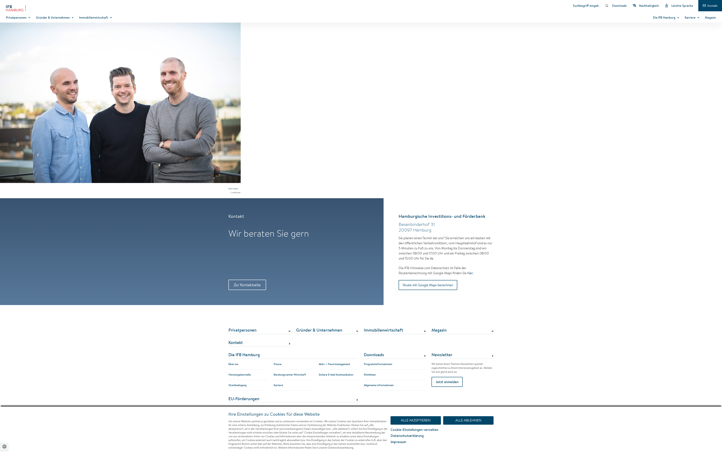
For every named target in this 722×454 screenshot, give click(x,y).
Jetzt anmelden (447, 382)
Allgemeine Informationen (379, 385)
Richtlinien (370, 375)
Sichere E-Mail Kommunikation (336, 375)
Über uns (233, 364)
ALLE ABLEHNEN (468, 420)
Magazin (439, 330)
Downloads (374, 355)
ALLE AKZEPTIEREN (416, 420)
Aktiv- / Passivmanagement (334, 364)
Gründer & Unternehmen (319, 330)
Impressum (398, 442)
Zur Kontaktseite (247, 284)
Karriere (278, 385)
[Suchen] (607, 5)
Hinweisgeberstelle (239, 375)
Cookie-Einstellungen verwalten (414, 430)
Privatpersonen (242, 330)
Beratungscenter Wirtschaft (290, 375)
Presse (277, 364)
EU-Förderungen (243, 399)
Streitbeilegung (237, 385)
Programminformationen (378, 364)
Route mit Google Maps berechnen (428, 285)
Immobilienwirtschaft (383, 330)
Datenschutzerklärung (407, 435)
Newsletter (442, 355)
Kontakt (235, 342)
